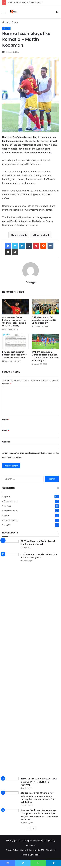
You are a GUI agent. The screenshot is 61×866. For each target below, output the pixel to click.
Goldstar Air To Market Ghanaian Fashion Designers (31, 2)
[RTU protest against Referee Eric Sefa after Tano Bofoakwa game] (15, 341)
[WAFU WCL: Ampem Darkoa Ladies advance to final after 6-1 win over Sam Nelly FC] (45, 341)
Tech (6, 515)
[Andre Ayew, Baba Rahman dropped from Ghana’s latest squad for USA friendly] (15, 306)
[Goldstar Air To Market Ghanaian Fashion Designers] (10, 664)
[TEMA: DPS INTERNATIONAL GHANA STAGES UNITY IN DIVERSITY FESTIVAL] (10, 782)
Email (5, 430)
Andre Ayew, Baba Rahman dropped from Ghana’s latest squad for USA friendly (14, 321)
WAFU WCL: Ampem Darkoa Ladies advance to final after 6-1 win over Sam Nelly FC (45, 356)
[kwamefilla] (13, 11)
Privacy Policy (12, 850)
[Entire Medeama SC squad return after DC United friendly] (45, 306)
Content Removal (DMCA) (32, 850)
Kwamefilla (30, 845)
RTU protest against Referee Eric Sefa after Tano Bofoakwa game (14, 354)
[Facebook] (8, 246)
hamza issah (19, 235)
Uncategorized (11, 520)
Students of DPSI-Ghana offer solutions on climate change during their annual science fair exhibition (38, 797)
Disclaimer (50, 850)
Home (7, 22)
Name (5, 419)
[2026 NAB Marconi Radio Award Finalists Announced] (10, 545)
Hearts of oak (42, 235)
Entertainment (10, 510)
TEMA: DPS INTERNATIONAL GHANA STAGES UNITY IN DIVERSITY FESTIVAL (39, 781)
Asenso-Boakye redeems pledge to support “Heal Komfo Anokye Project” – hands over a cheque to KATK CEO (39, 815)
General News (10, 501)
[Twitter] (15, 246)
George (30, 282)
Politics (7, 506)
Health (7, 525)
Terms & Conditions (31, 855)
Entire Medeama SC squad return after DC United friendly (44, 320)
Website (6, 442)
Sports (15, 22)
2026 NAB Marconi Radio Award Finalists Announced (38, 543)
